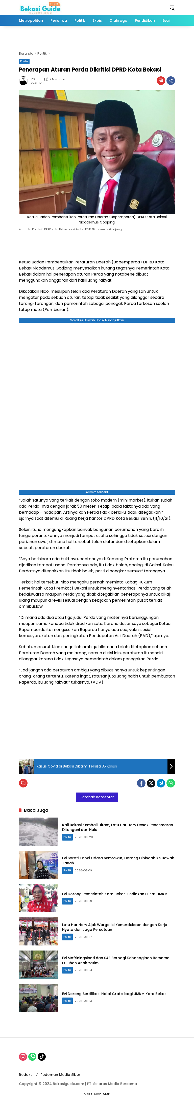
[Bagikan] (170, 80)
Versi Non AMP (97, 1094)
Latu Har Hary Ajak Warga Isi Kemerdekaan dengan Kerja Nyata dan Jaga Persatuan (114, 927)
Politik (24, 61)
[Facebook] (141, 783)
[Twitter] (151, 783)
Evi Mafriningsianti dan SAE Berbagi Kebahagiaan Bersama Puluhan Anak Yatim (115, 960)
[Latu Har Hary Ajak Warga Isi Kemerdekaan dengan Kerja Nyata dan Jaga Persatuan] (38, 931)
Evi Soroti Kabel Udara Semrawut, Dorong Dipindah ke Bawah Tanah (118, 860)
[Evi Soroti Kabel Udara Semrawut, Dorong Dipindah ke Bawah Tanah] (38, 865)
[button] (172, 8)
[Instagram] (23, 1057)
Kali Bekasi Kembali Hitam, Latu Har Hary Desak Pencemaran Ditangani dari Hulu (117, 827)
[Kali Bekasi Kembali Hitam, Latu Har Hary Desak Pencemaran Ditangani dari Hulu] (38, 832)
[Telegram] (161, 783)
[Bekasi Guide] (40, 7)
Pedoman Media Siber (60, 1074)
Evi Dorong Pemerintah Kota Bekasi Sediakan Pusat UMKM (114, 893)
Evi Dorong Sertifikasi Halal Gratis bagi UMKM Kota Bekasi (114, 993)
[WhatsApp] (170, 783)
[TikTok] (42, 1057)
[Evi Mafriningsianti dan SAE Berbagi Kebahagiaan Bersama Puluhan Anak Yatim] (38, 965)
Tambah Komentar (97, 797)
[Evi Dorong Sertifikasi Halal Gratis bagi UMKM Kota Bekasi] (38, 998)
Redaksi (26, 1074)
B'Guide (36, 79)
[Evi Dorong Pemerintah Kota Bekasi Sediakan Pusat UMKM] (38, 898)
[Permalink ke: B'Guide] (25, 80)
